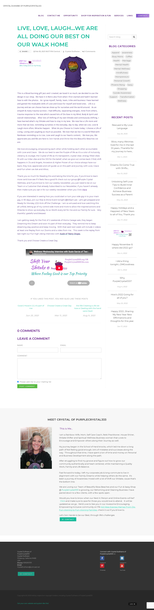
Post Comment (27, 386)
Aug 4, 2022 (122, 287)
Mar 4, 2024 (122, 157)
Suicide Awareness (122, 93)
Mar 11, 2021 (61, 315)
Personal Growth (122, 81)
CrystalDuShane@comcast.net (28, 567)
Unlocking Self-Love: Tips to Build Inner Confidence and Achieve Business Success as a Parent (122, 188)
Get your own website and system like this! (33, 603)
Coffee (129, 56)
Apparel (115, 52)
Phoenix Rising (118, 85)
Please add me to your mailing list (35, 382)
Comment (22, 356)
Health (116, 60)
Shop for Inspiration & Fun (96, 16)
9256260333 (27, 563)
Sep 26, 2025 (122, 134)
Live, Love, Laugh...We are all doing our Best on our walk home (57, 36)
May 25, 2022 (122, 303)
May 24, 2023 (122, 200)
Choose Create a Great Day (59, 306)
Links (130, 16)
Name (20, 345)
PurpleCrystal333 (70, 490)
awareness (127, 52)
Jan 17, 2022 (122, 326)
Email (63, 345)
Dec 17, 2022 (122, 220)
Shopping (122, 89)
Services (119, 16)
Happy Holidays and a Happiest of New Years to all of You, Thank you (122, 211)
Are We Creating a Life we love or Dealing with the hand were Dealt (87, 308)
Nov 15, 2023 (122, 174)
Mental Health (122, 64)
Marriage (126, 60)
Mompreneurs (122, 77)
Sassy (130, 85)
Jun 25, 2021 (32, 315)
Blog (41, 16)
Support (113, 97)
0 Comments (89, 51)
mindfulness (122, 73)
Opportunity (70, 16)
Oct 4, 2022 (122, 270)
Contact (69, 519)
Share (24, 51)
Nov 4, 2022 (122, 253)
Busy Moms (117, 56)
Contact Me (53, 16)
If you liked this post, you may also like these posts (59, 299)
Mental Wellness (122, 69)
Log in (132, 604)
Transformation (127, 97)
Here (84, 190)
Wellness (122, 101)
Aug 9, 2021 (89, 315)
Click (62, 501)
